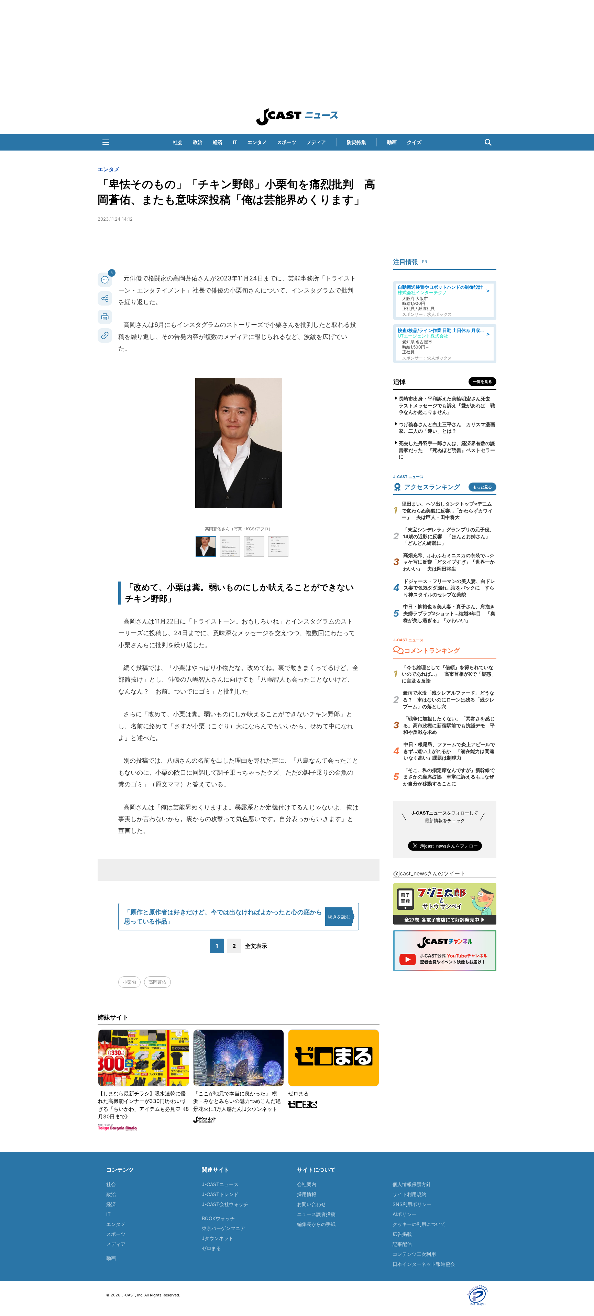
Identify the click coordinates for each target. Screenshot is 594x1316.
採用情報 (306, 1194)
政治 (197, 142)
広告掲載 (402, 1234)
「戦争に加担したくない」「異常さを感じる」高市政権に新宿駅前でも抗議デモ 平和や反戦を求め (449, 725)
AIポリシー (404, 1214)
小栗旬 (129, 982)
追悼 (399, 381)
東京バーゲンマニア (223, 1228)
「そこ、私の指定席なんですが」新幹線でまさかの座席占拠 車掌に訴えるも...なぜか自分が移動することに (449, 776)
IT (235, 142)
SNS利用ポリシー (412, 1204)
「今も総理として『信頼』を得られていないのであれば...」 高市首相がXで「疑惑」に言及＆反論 (449, 674)
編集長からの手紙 (316, 1224)
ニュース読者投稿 (316, 1214)
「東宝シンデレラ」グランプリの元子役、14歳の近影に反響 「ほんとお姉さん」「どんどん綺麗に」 (448, 536)
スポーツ (286, 142)
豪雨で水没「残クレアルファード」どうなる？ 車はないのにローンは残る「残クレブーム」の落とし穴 (448, 699)
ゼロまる (211, 1248)
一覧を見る (482, 381)
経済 (217, 142)
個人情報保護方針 (412, 1184)
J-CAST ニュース (297, 117)
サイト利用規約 (409, 1194)
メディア (316, 142)
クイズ (414, 142)
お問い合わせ (311, 1204)
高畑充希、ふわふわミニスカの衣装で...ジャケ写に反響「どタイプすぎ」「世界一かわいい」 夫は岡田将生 (449, 562)
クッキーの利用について (419, 1224)
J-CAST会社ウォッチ (225, 1204)
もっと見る (482, 487)
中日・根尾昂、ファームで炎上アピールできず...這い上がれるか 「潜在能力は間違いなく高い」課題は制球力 (449, 751)
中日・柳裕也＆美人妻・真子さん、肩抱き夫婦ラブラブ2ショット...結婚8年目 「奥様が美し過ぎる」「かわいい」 (449, 613)
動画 (392, 142)
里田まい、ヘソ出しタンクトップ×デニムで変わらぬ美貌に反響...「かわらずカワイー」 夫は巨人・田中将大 (447, 510)
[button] (106, 142)
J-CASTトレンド (220, 1194)
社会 (178, 142)
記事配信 (402, 1244)
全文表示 (256, 945)
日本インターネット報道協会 (424, 1264)
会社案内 (306, 1184)
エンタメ (257, 142)
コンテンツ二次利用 (414, 1254)
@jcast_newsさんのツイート (429, 873)
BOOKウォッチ (218, 1218)
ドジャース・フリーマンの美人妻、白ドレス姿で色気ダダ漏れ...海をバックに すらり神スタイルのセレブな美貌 (449, 587)
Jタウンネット (217, 1238)
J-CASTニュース (220, 1184)
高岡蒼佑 (157, 982)
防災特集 (356, 142)
